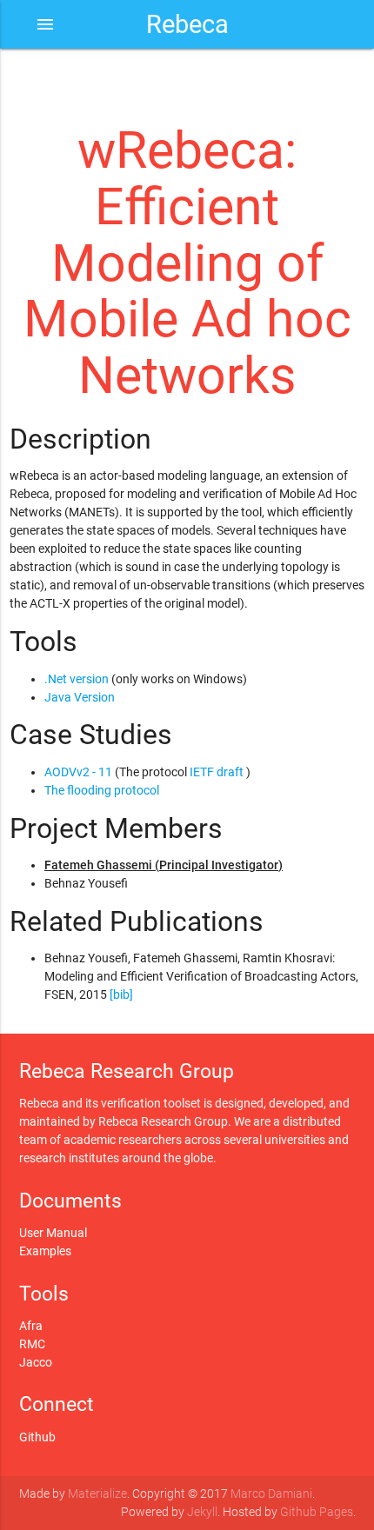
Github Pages (316, 1512)
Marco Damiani (271, 1493)
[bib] (121, 994)
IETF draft (217, 772)
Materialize (97, 1493)
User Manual (53, 1233)
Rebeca (187, 24)
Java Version (79, 697)
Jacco (35, 1362)
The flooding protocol (101, 790)
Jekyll (202, 1512)
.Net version (76, 679)
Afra (31, 1326)
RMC (32, 1344)
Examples (45, 1251)
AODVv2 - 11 (78, 772)
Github (37, 1437)
